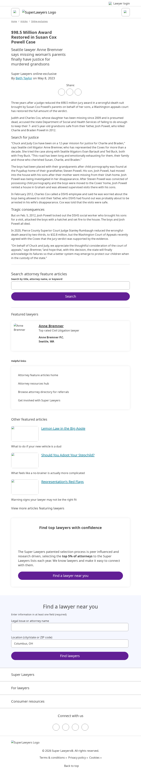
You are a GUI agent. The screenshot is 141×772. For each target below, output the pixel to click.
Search (70, 296)
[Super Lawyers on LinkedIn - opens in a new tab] (85, 727)
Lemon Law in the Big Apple (63, 428)
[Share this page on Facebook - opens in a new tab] (61, 92)
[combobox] (70, 285)
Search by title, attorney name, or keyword (36, 279)
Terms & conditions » (53, 757)
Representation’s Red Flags (62, 481)
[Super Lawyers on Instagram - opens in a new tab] (65, 727)
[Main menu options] (15, 12)
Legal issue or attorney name (30, 621)
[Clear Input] (126, 285)
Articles (24, 21)
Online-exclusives (39, 21)
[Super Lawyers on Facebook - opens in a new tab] (56, 727)
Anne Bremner (51, 326)
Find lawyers (70, 655)
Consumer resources (28, 701)
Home (14, 21)
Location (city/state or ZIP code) (31, 637)
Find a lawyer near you (70, 575)
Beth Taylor (24, 78)
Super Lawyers (22, 674)
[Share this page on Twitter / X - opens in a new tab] (69, 92)
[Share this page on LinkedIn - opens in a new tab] (78, 92)
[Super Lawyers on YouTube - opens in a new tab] (75, 727)
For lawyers (20, 688)
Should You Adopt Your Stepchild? (68, 455)
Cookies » (95, 757)
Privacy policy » (78, 757)
